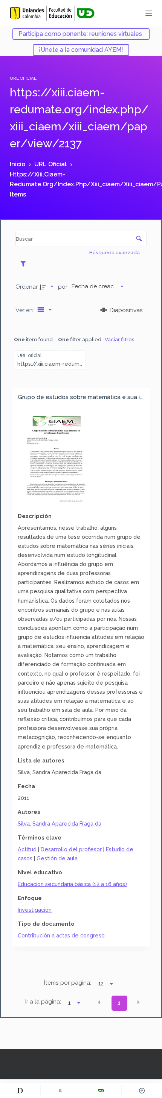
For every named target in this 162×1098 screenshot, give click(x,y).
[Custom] (20, 1090)
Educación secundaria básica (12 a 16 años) (72, 884)
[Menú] (148, 13)
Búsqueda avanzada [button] (115, 252)
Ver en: (25, 310)
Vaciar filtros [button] (119, 339)
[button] (99, 1002)
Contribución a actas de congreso (61, 935)
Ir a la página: (43, 1001)
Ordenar (26, 286)
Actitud (27, 849)
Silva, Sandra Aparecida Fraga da (59, 823)
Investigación (35, 909)
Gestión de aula (57, 858)
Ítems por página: (67, 982)
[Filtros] (25, 263)
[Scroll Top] (141, 1090)
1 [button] (119, 1003)
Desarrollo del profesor (71, 849)
